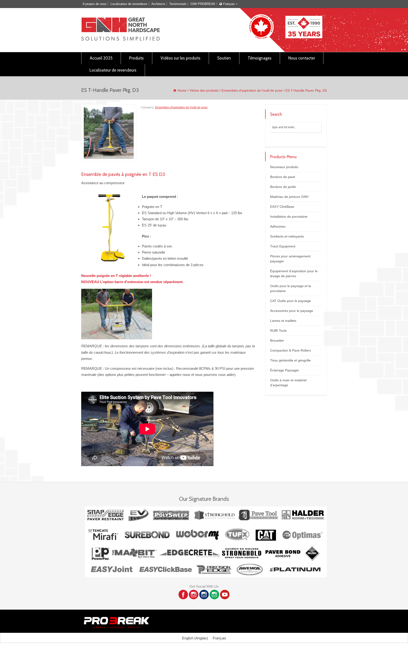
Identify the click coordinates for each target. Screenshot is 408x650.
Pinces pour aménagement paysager (290, 258)
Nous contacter (301, 58)
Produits (136, 58)
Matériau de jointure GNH (289, 197)
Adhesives (277, 226)
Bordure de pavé (282, 177)
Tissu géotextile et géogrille (290, 360)
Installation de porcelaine (288, 216)
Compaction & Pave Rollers (290, 350)
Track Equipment (282, 246)
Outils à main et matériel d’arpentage (288, 382)
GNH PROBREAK (203, 4)
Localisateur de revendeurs (128, 4)
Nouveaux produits (284, 167)
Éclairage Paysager (284, 370)
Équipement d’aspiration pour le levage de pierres (294, 273)
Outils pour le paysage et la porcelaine (290, 288)
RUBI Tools (278, 330)
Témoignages (260, 58)
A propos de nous (94, 4)
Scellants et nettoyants (287, 236)
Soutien (224, 58)
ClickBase (282, 206)
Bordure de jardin (283, 187)
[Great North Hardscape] (120, 39)
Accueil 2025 (101, 58)
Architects (158, 4)
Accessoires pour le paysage (291, 311)
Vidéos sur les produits (180, 58)
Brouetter (277, 340)
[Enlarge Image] (108, 107)
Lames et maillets (283, 321)
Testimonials (178, 4)
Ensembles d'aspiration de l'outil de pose (181, 107)
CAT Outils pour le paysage (290, 301)
